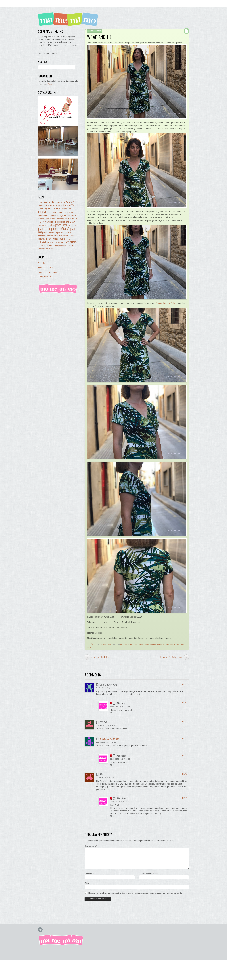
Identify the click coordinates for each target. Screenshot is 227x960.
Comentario (91, 846)
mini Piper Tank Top (97, 657)
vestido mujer (168, 644)
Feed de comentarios (47, 272)
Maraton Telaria (44, 219)
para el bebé (46, 225)
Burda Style (71, 202)
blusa (63, 202)
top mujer (67, 239)
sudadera (70, 236)
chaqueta (56, 208)
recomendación (45, 236)
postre (51, 233)
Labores (103, 644)
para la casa (72, 225)
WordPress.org (44, 277)
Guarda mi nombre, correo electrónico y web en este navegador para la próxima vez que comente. (135, 893)
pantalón (70, 221)
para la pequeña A (54, 229)
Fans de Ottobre (109, 738)
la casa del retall (131, 644)
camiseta (49, 205)
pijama (45, 233)
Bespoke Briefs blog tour (173, 657)
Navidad (53, 219)
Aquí (50, 84)
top (62, 238)
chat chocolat (66, 208)
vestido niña (69, 245)
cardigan (59, 205)
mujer (109, 644)
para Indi (61, 225)
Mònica (92, 644)
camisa (40, 205)
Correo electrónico (148, 874)
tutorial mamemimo (55, 242)
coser (122, 644)
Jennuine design (56, 216)
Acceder (41, 263)
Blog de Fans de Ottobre (167, 303)
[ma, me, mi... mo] (58, 292)
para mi (153, 644)
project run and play (63, 233)
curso (53, 212)
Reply (184, 684)
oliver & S (42, 222)
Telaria (41, 238)
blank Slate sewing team (49, 202)
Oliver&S (72, 218)
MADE (73, 216)
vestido (159, 644)
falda (58, 212)
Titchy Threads (52, 239)
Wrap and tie (99, 36)
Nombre (89, 874)
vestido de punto (45, 246)
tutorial (42, 242)
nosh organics (62, 219)
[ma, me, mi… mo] (69, 24)
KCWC (67, 215)
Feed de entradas (46, 267)
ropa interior (60, 235)
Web (87, 883)
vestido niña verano (46, 249)
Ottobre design (143, 644)
